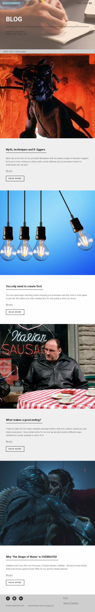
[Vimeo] (14, 598)
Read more (15, 178)
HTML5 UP (50, 606)
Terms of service (70, 603)
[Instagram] (8, 598)
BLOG (14, 19)
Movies (9, 171)
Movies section (20, 51)
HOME (5, 51)
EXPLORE (82, 3)
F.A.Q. (65, 598)
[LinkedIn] (21, 598)
